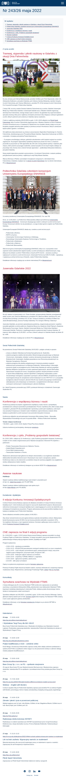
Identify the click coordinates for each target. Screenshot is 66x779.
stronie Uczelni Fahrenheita (35, 161)
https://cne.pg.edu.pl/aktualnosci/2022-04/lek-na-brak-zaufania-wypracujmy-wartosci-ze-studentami (33, 736)
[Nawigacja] (62, 3)
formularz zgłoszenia (37, 564)
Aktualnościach (11, 163)
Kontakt (36, 775)
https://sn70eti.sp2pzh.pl (10, 716)
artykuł (46, 569)
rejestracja (35, 427)
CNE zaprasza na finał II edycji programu (19, 39)
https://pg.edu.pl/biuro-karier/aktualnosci (15, 620)
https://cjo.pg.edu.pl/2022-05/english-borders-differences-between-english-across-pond (29, 682)
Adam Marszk (11, 487)
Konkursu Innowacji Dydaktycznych (18, 524)
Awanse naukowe (12, 35)
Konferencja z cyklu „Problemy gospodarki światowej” (23, 32)
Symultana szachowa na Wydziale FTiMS (19, 41)
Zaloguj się (29, 775)
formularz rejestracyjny (28, 602)
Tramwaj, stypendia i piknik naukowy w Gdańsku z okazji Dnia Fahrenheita (29, 24)
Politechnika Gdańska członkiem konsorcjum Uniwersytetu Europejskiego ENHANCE (33, 26)
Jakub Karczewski (15, 482)
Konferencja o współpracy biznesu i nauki (19, 30)
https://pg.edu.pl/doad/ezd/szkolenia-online (16, 641)
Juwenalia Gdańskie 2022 (15, 28)
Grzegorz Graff (30, 596)
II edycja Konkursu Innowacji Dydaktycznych (20, 37)
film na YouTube (54, 569)
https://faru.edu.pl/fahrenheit (11, 755)
